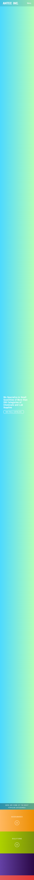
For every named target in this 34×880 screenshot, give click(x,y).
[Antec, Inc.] (12, 3)
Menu (29, 3)
